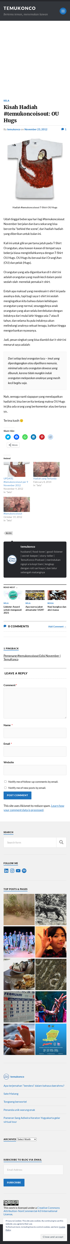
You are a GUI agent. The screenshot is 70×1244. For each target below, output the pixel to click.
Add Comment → (57, 626)
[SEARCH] (61, 842)
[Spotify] (24, 870)
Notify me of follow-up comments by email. (33, 781)
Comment (10, 685)
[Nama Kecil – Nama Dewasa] (50, 974)
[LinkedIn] (6, 870)
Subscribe (14, 1182)
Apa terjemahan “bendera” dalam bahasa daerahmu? (34, 1085)
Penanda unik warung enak (19, 1109)
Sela (7, 100)
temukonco (13, 129)
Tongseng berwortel (15, 1101)
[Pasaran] (19, 1007)
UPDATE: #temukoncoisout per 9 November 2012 (16, 482)
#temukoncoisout (13, 513)
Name (8, 725)
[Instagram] (12, 870)
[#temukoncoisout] (17, 504)
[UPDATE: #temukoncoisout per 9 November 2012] (17, 469)
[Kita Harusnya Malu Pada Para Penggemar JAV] (50, 942)
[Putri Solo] (50, 910)
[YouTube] (18, 870)
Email (8, 743)
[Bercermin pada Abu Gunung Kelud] (19, 910)
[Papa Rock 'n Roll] (19, 1039)
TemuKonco (20, 8)
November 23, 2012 (35, 129)
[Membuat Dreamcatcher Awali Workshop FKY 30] (50, 1007)
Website (9, 762)
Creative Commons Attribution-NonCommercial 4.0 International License (32, 1211)
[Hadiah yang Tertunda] (46, 469)
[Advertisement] (35, 57)
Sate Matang (11, 1093)
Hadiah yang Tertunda (44, 478)
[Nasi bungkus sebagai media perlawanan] (19, 974)
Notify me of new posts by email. (27, 787)
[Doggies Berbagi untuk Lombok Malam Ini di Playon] (50, 1039)
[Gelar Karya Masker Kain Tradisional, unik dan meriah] (19, 942)
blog (9, 533)
